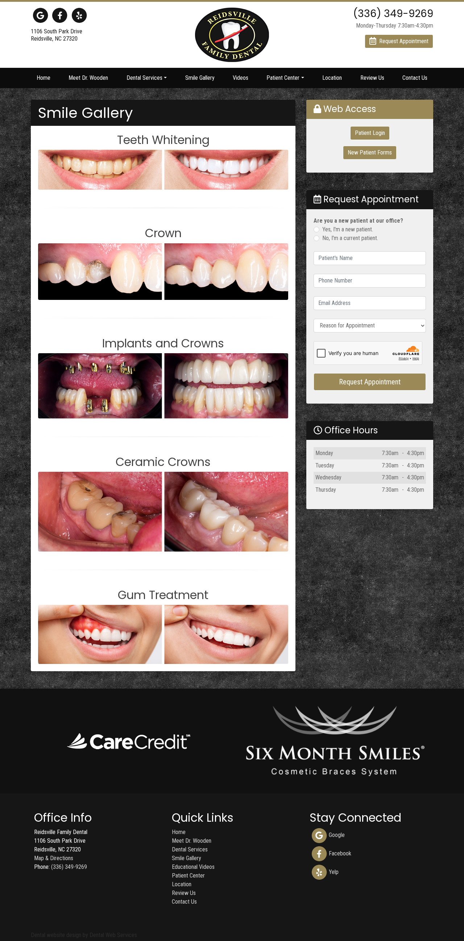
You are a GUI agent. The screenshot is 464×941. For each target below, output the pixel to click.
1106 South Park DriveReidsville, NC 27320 (56, 35)
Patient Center (188, 875)
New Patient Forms (370, 152)
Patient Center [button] (282, 77)
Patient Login (370, 132)
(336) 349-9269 (69, 866)
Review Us (372, 77)
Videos (240, 77)
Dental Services (190, 849)
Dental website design (56, 935)
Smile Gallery (200, 77)
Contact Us (414, 77)
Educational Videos (193, 866)
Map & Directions (53, 858)
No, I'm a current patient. (350, 238)
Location (332, 77)
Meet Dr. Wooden (88, 77)
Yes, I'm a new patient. (347, 229)
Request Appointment (370, 381)
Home (43, 77)
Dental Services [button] (144, 77)
